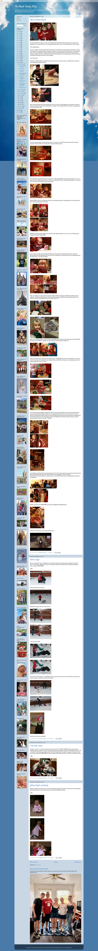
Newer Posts (33, 862)
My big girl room (22, 87)
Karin (19, 20)
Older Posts (77, 862)
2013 (19, 55)
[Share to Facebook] (58, 552)
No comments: (50, 738)
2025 (19, 33)
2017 (19, 47)
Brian (19, 18)
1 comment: (50, 552)
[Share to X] (57, 552)
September (21, 93)
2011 (19, 58)
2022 (19, 38)
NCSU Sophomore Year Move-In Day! (39, 868)
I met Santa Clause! (36, 746)
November (21, 89)
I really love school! (21, 78)
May (20, 100)
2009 (19, 62)
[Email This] (55, 552)
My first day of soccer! (22, 81)
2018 (19, 46)
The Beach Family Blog (25, 7)
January (21, 107)
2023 (19, 36)
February (21, 106)
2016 (19, 49)
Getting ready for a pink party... (39, 785)
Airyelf (61, 947)
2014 (19, 53)
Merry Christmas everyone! (38, 20)
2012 (19, 57)
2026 (19, 31)
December (21, 64)
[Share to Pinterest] (60, 552)
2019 (19, 44)
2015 (19, 51)
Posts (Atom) (38, 864)
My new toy (21, 76)
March (20, 104)
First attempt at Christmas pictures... (22, 84)
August (21, 95)
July (20, 96)
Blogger (70, 947)
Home (56, 862)
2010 (19, 60)
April (20, 102)
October (21, 91)
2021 (19, 40)
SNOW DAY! (34, 560)
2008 (19, 110)
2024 (19, 35)
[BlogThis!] (56, 552)
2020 (19, 42)
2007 (19, 112)
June (20, 98)
